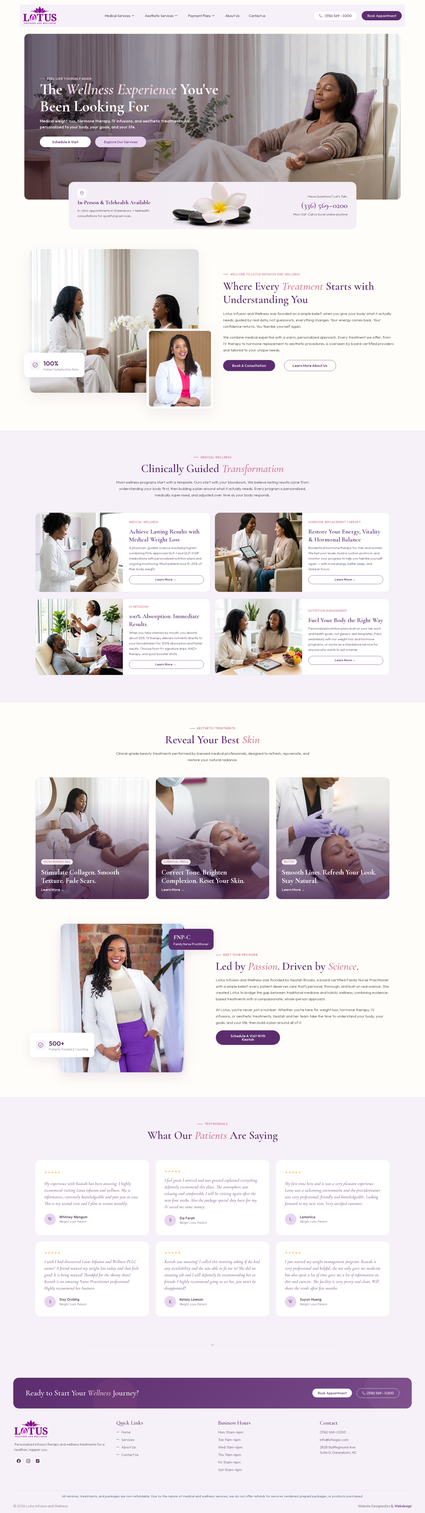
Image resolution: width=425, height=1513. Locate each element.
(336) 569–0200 (324, 205)
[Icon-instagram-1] (28, 1461)
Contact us (257, 15)
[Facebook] (18, 1461)
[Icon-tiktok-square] (37, 1461)
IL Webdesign (401, 1506)
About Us (232, 15)
